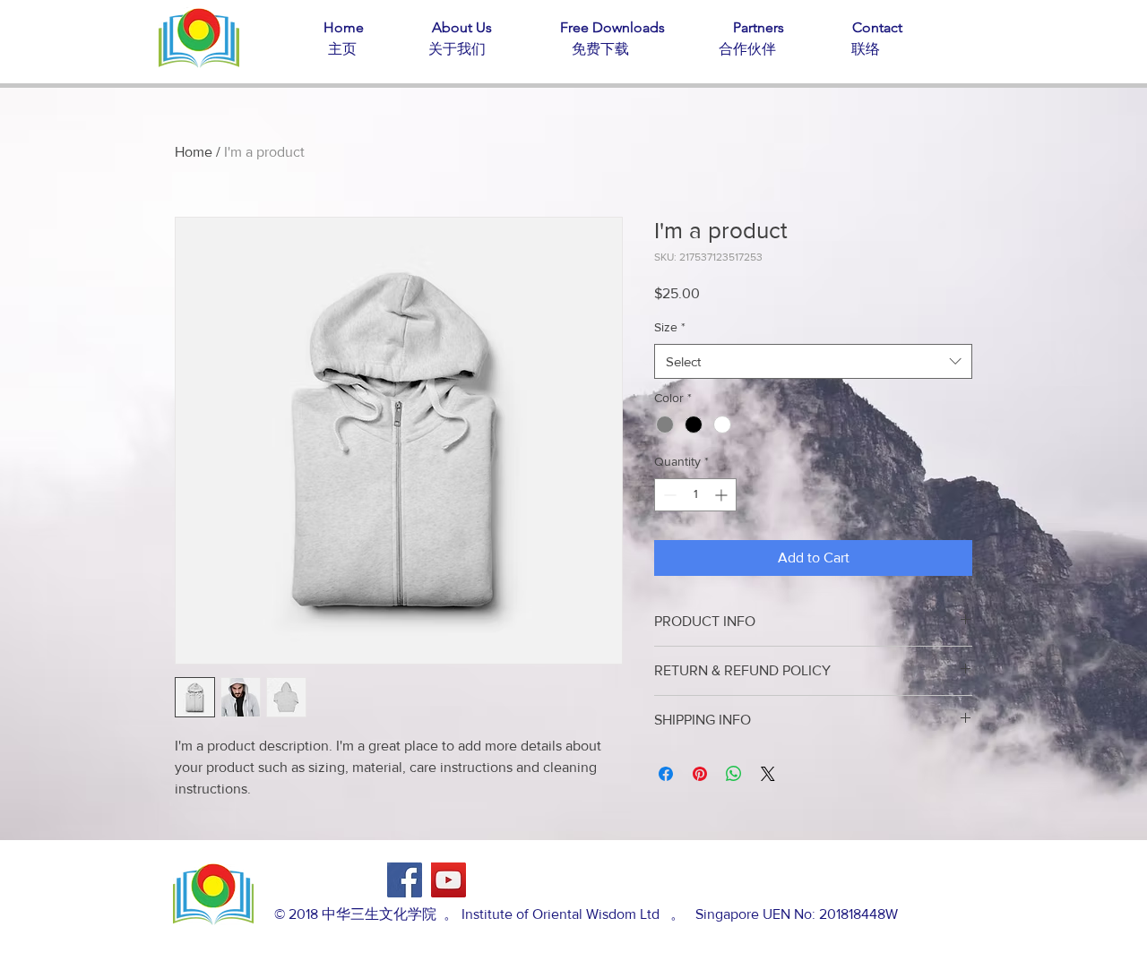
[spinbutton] (695, 495)
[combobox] (813, 361)
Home (193, 151)
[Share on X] (768, 774)
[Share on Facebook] (666, 774)
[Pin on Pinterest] (700, 774)
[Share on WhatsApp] (734, 774)
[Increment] (722, 495)
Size (670, 327)
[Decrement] (668, 495)
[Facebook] (404, 879)
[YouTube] (448, 879)
